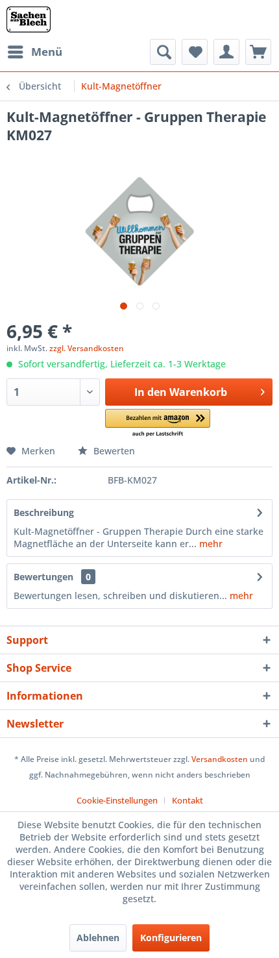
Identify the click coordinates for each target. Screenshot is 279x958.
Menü (46, 51)
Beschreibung (44, 512)
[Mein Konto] (226, 52)
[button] (158, 423)
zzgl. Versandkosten (86, 348)
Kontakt (187, 800)
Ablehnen (98, 937)
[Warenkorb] (258, 52)
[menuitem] (34, 52)
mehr (210, 543)
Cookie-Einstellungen (117, 800)
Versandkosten (219, 759)
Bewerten (113, 451)
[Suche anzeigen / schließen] (163, 52)
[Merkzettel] (195, 52)
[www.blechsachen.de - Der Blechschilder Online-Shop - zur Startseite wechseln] (28, 19)
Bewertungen (43, 577)
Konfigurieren (171, 937)
